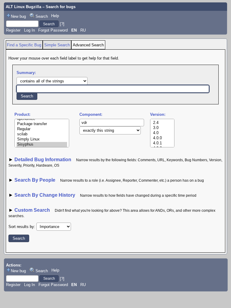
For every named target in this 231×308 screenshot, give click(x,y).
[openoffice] (42, 119)
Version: (157, 114)
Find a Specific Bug (24, 45)
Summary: (26, 72)
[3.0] (162, 128)
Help (55, 16)
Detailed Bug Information (43, 159)
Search (41, 16)
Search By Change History (44, 195)
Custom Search (32, 210)
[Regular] (42, 129)
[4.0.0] (162, 138)
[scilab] (42, 134)
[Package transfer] (42, 124)
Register (13, 30)
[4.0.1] (162, 143)
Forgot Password (53, 30)
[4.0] (162, 133)
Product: (22, 114)
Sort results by (21, 226)
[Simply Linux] (42, 139)
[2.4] (162, 122)
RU (83, 30)
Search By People (34, 180)
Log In (29, 30)
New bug (18, 16)
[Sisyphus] (42, 144)
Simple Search (57, 45)
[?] (62, 24)
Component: (90, 114)
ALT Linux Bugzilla (23, 7)
